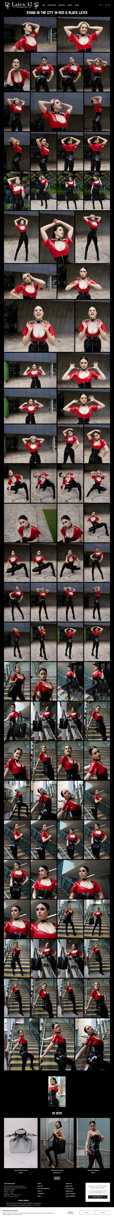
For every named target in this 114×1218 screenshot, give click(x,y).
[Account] (106, 5)
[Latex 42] (22, 5)
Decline (103, 1212)
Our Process (41, 1194)
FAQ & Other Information (43, 1189)
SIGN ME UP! (98, 1197)
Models (39, 1196)
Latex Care (40, 1186)
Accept (87, 1212)
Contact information (71, 1194)
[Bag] (109, 5)
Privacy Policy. (26, 1214)
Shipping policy (69, 1191)
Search (39, 1183)
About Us (40, 1191)
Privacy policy (69, 1186)
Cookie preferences (70, 1196)
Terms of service (70, 1189)
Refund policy (69, 1184)
